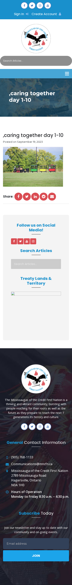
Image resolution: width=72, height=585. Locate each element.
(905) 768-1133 (22, 457)
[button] (67, 73)
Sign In (19, 14)
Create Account (45, 14)
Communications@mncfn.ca (31, 464)
